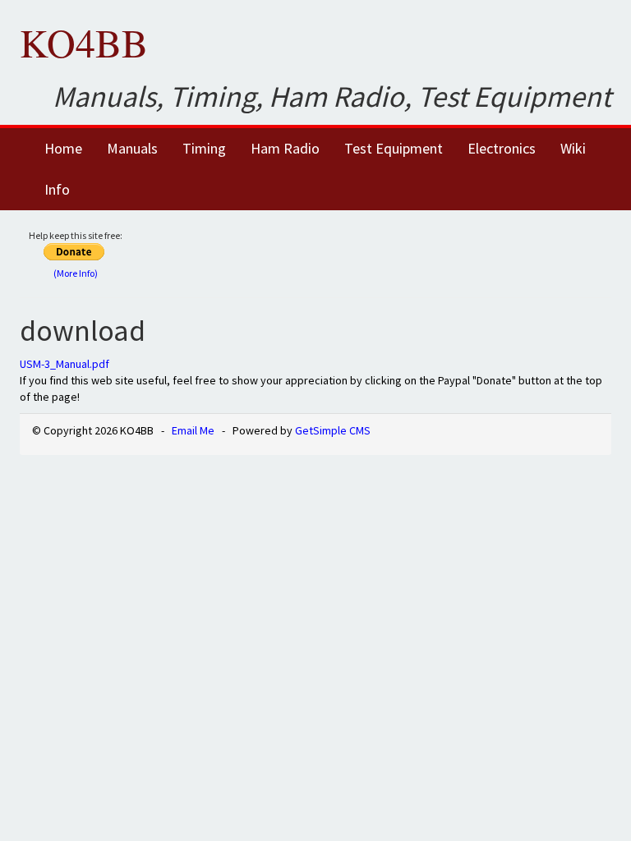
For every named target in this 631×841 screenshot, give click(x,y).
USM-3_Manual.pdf (64, 363)
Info (57, 189)
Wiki (573, 148)
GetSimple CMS (333, 430)
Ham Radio (285, 148)
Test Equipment (393, 148)
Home (63, 148)
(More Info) (75, 273)
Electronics (501, 148)
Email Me (193, 430)
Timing (204, 148)
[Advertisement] (382, 252)
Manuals (132, 148)
